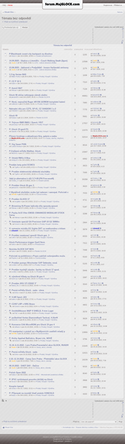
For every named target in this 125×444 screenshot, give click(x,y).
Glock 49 (13, 115)
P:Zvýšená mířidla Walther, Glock (25, 151)
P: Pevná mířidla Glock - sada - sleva (26, 290)
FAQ (4, 5)
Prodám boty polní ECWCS (22, 165)
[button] (122, 29)
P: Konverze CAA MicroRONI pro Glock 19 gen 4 (32, 324)
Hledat (10, 5)
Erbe (16, 293)
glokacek (14, 187)
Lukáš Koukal (16, 146)
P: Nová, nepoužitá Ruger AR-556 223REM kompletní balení (37, 102)
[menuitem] (87, 427)
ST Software (67, 439)
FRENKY (14, 111)
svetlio (13, 265)
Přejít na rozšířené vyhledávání (15, 421)
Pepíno (14, 258)
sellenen (14, 104)
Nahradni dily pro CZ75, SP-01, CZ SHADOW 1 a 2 (32, 109)
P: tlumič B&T (15, 88)
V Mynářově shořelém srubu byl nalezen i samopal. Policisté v (38, 192)
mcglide (17, 201)
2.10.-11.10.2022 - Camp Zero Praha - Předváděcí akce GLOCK (38, 359)
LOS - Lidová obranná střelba (45, 63)
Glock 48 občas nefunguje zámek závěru (28, 95)
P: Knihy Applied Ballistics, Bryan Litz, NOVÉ (30, 338)
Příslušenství (40, 244)
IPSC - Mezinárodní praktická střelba (49, 375)
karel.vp (14, 279)
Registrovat (108, 5)
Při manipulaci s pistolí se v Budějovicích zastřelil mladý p (37, 331)
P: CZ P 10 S (15, 81)
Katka (13, 375)
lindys (13, 395)
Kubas (13, 118)
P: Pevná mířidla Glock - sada (23, 352)
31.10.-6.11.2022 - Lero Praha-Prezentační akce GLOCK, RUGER (38, 345)
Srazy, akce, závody (44, 347)
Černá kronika (41, 194)
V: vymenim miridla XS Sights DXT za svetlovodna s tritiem (37, 228)
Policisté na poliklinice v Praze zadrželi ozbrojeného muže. (37, 256)
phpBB (54, 437)
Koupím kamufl (16, 386)
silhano (17, 327)
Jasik (13, 63)
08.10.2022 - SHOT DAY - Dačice (24, 366)
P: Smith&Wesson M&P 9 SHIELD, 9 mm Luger (31, 311)
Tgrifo (17, 167)
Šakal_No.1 (15, 285)
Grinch (17, 224)
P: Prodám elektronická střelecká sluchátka (29, 172)
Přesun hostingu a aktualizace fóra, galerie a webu (33, 136)
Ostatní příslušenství (44, 56)
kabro (13, 83)
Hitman (14, 90)
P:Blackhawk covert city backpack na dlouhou (30, 54)
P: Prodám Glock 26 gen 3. (21, 185)
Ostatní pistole (43, 181)
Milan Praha (15, 76)
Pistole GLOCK (44, 97)
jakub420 (14, 97)
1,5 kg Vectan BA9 (17, 74)
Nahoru (120, 12)
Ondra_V (14, 181)
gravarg (14, 124)
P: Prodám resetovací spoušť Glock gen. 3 (29, 235)
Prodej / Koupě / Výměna (48, 76)
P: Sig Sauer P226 (17, 144)
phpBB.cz (68, 441)
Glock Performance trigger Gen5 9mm (27, 242)
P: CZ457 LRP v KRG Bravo (22, 304)
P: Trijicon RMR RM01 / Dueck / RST (26, 122)
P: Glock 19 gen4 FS (18, 129)
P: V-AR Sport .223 (18, 297)
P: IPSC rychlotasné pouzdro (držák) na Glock (31, 379)
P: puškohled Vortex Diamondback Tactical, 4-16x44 (33, 318)
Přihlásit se (118, 5)
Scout (13, 381)
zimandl (14, 231)
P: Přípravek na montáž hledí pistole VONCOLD (31, 393)
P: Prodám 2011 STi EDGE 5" (23, 283)
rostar (13, 388)
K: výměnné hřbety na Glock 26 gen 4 (26, 276)
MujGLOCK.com (18, 138)
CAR (13, 237)
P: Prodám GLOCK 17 (19, 199)
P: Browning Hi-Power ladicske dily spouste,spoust (33, 206)
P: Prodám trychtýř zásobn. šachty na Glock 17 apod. (34, 270)
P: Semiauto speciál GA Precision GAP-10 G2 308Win (34, 222)
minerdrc (14, 320)
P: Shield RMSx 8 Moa (19, 158)
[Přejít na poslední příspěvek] (99, 54)
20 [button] (122, 41)
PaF (16, 313)
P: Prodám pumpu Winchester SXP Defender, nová (33, 263)
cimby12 (14, 160)
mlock (13, 56)
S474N (13, 194)
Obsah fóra (8, 12)
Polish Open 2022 (17, 372)
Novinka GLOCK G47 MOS (21, 249)
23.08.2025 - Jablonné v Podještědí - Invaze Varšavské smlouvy (38, 67)
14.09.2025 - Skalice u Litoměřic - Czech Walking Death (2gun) (38, 61)
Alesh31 (14, 153)
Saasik (13, 131)
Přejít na (76, 422)
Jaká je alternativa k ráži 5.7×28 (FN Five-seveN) (31, 178)
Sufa (13, 244)
